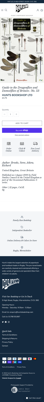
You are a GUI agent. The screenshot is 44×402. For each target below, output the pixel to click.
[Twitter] (3, 322)
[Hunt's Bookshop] (22, 8)
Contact (5, 346)
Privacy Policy (7, 342)
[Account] (37, 10)
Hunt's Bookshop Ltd (14, 373)
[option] (22, 50)
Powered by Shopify (15, 375)
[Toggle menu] (2, 10)
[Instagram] (9, 322)
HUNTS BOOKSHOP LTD (17, 95)
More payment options (22, 135)
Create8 (18, 378)
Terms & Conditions (9, 335)
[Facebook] (6, 322)
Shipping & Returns (9, 338)
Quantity (5, 110)
